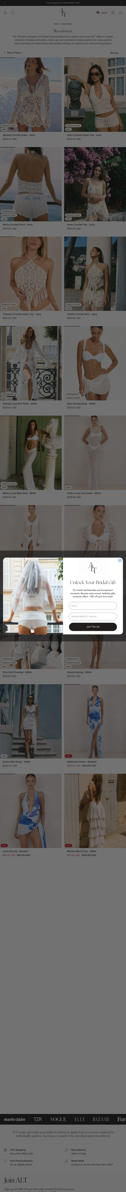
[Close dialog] (119, 560)
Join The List (92, 626)
